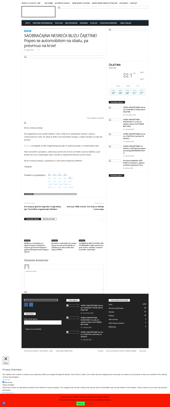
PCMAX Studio (68, 351)
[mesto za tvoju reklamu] (127, 43)
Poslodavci (123, 3)
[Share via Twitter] (55, 187)
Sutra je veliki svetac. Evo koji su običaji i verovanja (85, 207)
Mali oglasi (125, 23)
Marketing (112, 327)
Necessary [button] (6, 380)
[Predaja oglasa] (64, 123)
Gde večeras (113, 319)
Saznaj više (89, 403)
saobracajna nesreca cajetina (44, 194)
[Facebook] (142, 3)
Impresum (142, 351)
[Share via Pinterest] (66, 187)
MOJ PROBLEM (71, 23)
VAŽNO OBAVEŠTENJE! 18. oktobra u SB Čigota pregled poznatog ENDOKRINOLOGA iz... (134, 149)
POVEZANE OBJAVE (32, 219)
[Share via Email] (71, 187)
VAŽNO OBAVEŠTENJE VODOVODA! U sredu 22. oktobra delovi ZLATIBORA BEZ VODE (133, 122)
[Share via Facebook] (50, 187)
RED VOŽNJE (49, 3)
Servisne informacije (43, 23)
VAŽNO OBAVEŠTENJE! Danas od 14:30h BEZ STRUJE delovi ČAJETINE (134, 109)
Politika (59, 23)
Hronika (84, 23)
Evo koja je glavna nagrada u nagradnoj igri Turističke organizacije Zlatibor (42, 207)
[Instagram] (146, 3)
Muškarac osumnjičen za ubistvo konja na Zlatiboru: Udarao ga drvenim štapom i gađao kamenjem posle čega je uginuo (36, 247)
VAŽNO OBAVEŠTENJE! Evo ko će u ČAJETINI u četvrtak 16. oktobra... (134, 136)
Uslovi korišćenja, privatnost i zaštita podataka (121, 351)
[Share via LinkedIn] (60, 187)
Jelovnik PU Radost (62, 3)
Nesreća (27, 146)
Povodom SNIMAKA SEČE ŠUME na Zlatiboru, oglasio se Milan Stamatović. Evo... (133, 162)
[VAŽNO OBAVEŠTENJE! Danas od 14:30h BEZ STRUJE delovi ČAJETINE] (115, 111)
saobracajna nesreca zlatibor (66, 194)
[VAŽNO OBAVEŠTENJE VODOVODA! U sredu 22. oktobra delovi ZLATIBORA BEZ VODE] (115, 123)
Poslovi (93, 23)
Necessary (8, 382)
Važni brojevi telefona (81, 3)
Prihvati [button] (80, 403)
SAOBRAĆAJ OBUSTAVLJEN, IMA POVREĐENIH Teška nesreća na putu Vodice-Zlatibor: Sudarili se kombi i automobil (91, 246)
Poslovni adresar (108, 23)
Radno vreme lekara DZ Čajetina (104, 3)
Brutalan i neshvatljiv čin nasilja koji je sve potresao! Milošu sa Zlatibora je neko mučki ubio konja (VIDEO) (64, 246)
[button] (145, 23)
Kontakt (133, 3)
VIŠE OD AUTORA (49, 219)
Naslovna (26, 28)
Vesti (27, 23)
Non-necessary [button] (7, 393)
